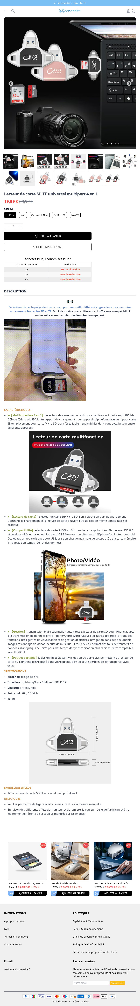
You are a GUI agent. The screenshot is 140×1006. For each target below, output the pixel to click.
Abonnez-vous (117, 983)
